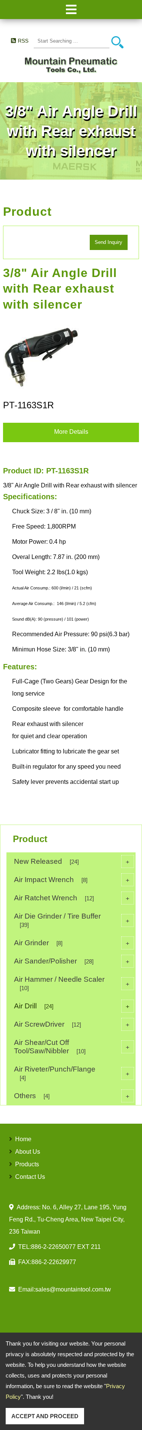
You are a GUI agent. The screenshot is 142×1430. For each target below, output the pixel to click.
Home (23, 1139)
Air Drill (72, 1006)
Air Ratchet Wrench (72, 898)
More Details (71, 431)
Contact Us (30, 1177)
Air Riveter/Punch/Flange (72, 1073)
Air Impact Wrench (72, 880)
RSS (23, 41)
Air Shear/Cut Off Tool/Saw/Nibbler (72, 1046)
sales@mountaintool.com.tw (73, 1289)
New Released (72, 861)
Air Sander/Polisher (72, 961)
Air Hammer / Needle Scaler (72, 983)
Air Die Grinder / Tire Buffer (72, 920)
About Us (27, 1151)
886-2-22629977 (53, 1262)
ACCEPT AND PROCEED (44, 1416)
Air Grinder (72, 943)
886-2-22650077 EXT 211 (66, 1247)
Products (27, 1164)
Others (72, 1096)
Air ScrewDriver (72, 1024)
